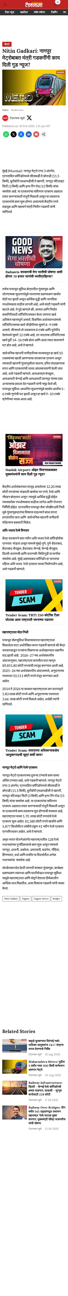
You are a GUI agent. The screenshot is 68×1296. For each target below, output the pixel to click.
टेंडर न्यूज (9, 12)
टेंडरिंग (54, 12)
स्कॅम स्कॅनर (39, 12)
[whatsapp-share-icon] (6, 136)
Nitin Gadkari (11, 898)
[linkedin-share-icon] (29, 136)
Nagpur (25, 898)
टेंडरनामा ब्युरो (17, 118)
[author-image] (5, 118)
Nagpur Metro (41, 898)
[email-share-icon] (36, 136)
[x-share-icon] (14, 136)
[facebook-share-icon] (21, 136)
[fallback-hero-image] (14, 1046)
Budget (56, 898)
